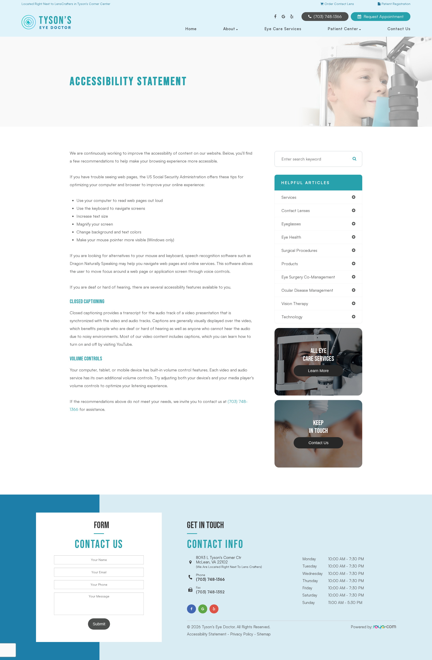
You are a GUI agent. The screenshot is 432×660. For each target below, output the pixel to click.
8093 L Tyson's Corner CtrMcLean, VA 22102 (229, 562)
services (288, 197)
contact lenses (295, 210)
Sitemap (264, 634)
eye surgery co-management (308, 276)
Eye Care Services (283, 28)
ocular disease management (307, 290)
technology (291, 316)
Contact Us (398, 28)
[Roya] (385, 626)
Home (191, 28)
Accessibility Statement (206, 634)
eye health (291, 237)
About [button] (229, 28)
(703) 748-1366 (210, 577)
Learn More (318, 370)
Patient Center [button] (343, 28)
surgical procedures (299, 250)
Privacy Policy (241, 634)
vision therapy (294, 303)
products (289, 263)
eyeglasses (291, 223)
